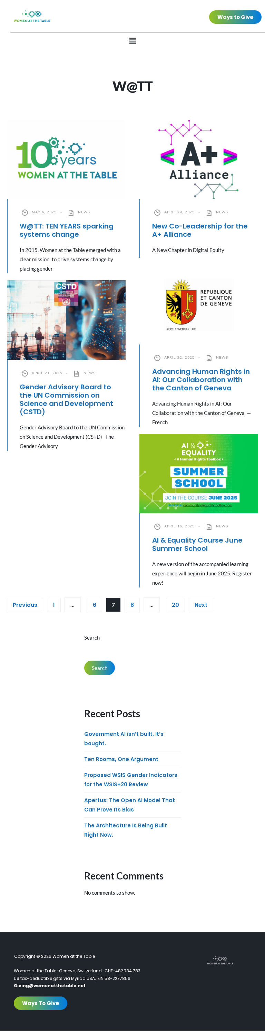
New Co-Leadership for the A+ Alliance (200, 230)
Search (92, 637)
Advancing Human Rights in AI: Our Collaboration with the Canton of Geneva (201, 380)
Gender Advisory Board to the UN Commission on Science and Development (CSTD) (66, 399)
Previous (25, 605)
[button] (132, 41)
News (84, 212)
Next (201, 605)
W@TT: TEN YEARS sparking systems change (67, 230)
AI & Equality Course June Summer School (197, 544)
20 (175, 605)
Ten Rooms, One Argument (121, 759)
